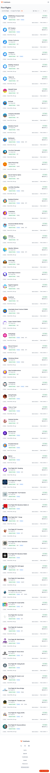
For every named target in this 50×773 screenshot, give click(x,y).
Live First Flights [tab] (5, 10)
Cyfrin (25, 750)
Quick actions (35, 22)
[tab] (17, 11)
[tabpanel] (25, 374)
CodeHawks (25, 757)
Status (36, 10)
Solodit (25, 760)
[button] (47, 17)
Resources (25, 763)
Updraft (25, 753)
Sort (46, 10)
